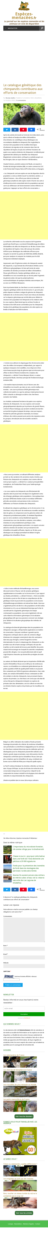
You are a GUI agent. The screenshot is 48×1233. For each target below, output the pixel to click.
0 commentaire (21, 100)
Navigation (12, 28)
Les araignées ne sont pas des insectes (18, 1179)
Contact (37, 1224)
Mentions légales (28, 1224)
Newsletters (18, 1224)
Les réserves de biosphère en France (17, 1070)
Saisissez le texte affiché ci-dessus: (26, 976)
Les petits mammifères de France (16, 1099)
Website (5, 963)
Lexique (10, 1224)
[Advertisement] (24, 56)
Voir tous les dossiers (24, 1116)
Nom (4, 945)
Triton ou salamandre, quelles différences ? (20, 1164)
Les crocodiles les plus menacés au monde (19, 1085)
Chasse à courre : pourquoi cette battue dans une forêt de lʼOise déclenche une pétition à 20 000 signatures (29, 858)
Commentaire (7, 916)
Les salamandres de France (13, 1055)
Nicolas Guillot (10, 98)
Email (5, 954)
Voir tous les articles (24, 1213)
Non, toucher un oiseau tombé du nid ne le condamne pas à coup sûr (20, 1194)
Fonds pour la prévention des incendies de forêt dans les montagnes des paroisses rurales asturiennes (29, 868)
